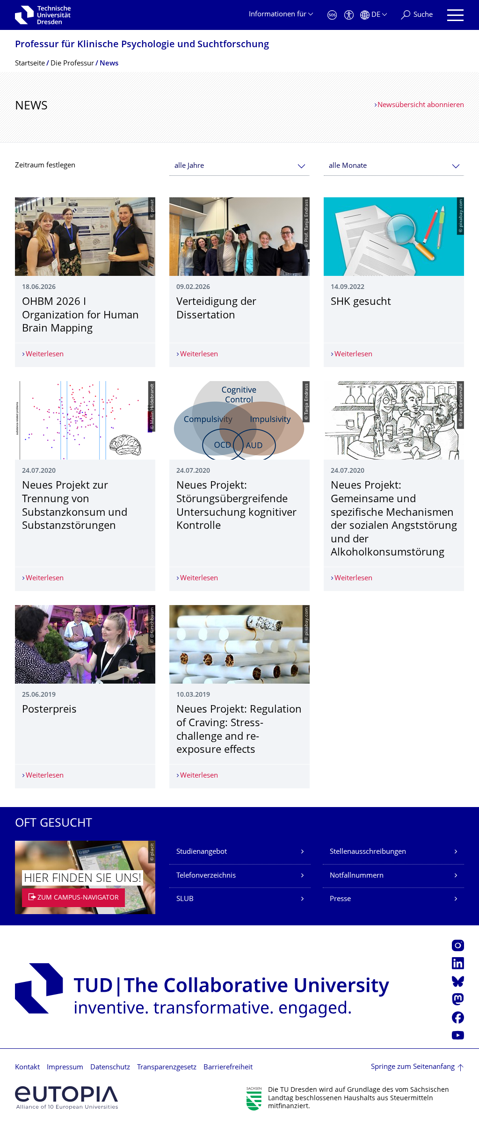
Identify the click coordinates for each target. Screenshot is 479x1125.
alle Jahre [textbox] (189, 166)
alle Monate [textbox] (348, 166)
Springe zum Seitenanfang (413, 1067)
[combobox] (239, 166)
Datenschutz (110, 1067)
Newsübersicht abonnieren (420, 105)
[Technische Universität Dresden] (43, 15)
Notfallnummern (357, 876)
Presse (340, 899)
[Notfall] (332, 15)
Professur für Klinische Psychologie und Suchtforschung (142, 45)
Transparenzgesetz (166, 1067)
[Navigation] (455, 15)
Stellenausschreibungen (368, 852)
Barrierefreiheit (228, 1067)
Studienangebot (201, 852)
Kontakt (27, 1067)
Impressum (65, 1067)
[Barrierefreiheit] (349, 15)
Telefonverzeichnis (206, 876)
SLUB (185, 899)
